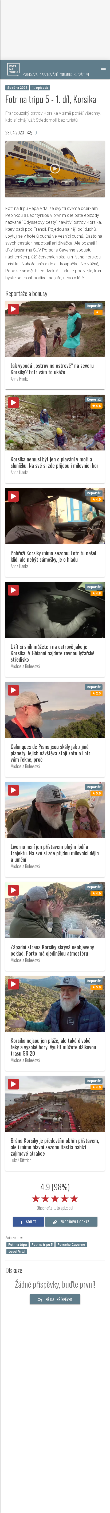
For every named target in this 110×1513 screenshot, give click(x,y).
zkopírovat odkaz (74, 1221)
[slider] (55, 1197)
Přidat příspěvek (58, 1299)
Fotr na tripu (17, 1245)
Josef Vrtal (16, 1251)
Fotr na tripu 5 (42, 1245)
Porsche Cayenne (71, 1245)
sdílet (30, 1221)
